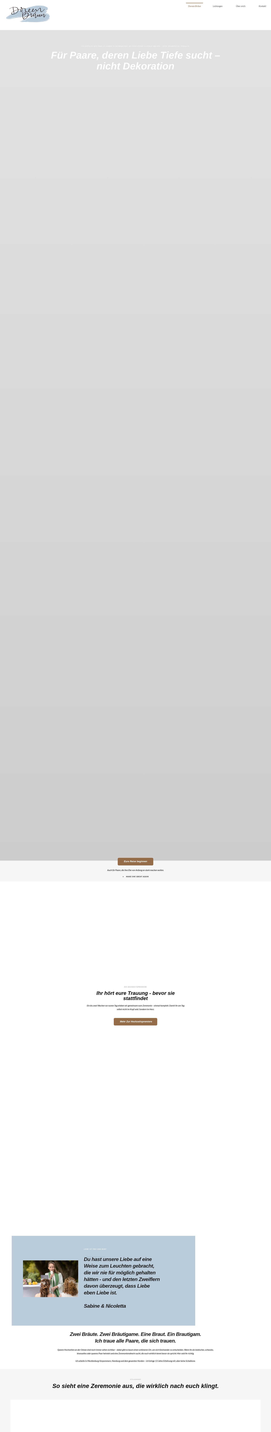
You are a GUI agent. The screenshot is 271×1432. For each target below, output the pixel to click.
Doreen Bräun (194, 6)
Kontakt (262, 6)
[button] (218, 6)
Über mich (240, 6)
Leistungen (217, 6)
